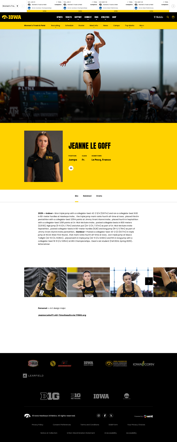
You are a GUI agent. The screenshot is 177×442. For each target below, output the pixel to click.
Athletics (105, 17)
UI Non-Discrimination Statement (81, 433)
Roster (81, 25)
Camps (116, 26)
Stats (99, 195)
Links (44, 11)
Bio (76, 195)
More (142, 25)
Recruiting (55, 25)
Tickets (69, 17)
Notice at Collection (49, 433)
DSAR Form (113, 424)
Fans (96, 17)
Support (78, 17)
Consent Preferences (62, 424)
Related (87, 195)
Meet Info (94, 25)
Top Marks (129, 25)
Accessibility (131, 433)
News (105, 25)
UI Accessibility (111, 433)
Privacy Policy (37, 424)
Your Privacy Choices (136, 424)
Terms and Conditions (89, 424)
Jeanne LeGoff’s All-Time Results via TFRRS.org (62, 315)
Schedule (69, 25)
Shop (114, 17)
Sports (60, 17)
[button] (173, 6)
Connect (88, 17)
